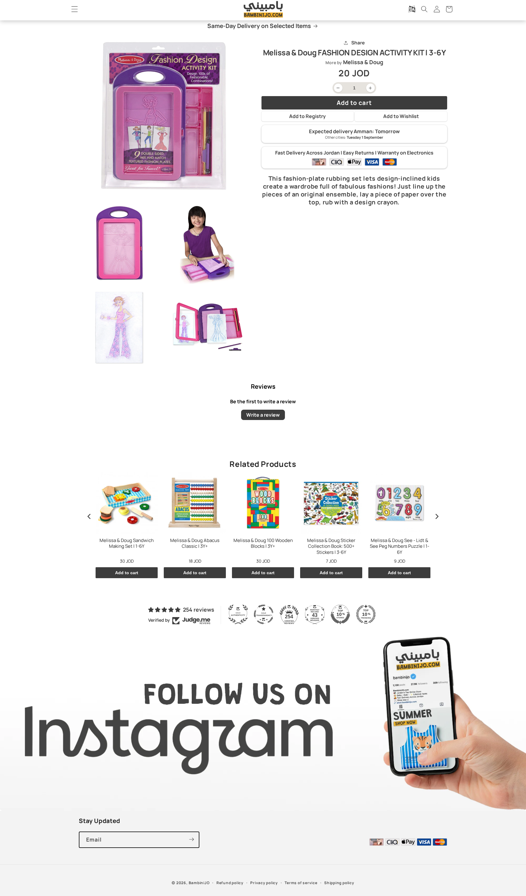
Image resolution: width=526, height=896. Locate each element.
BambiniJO (199, 882)
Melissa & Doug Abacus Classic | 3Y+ (194, 543)
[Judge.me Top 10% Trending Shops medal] (366, 614)
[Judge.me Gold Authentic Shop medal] (238, 614)
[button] (74, 9)
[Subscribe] (191, 839)
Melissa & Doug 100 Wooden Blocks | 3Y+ (263, 543)
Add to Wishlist (401, 116)
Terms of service (301, 882)
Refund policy (230, 882)
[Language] (412, 9)
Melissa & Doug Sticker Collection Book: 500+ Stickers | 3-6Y (331, 546)
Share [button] (358, 43)
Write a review (263, 415)
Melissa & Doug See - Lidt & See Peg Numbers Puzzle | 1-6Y (399, 546)
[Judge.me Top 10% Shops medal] (340, 614)
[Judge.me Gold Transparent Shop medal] (263, 614)
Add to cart (126, 572)
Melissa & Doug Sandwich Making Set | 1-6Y (127, 543)
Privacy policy (264, 882)
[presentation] (89, 516)
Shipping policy (339, 882)
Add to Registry (307, 116)
